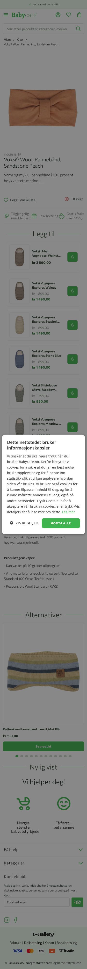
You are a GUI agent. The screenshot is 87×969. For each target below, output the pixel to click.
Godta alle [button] (61, 523)
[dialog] (43, 484)
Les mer (68, 512)
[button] (24, 522)
